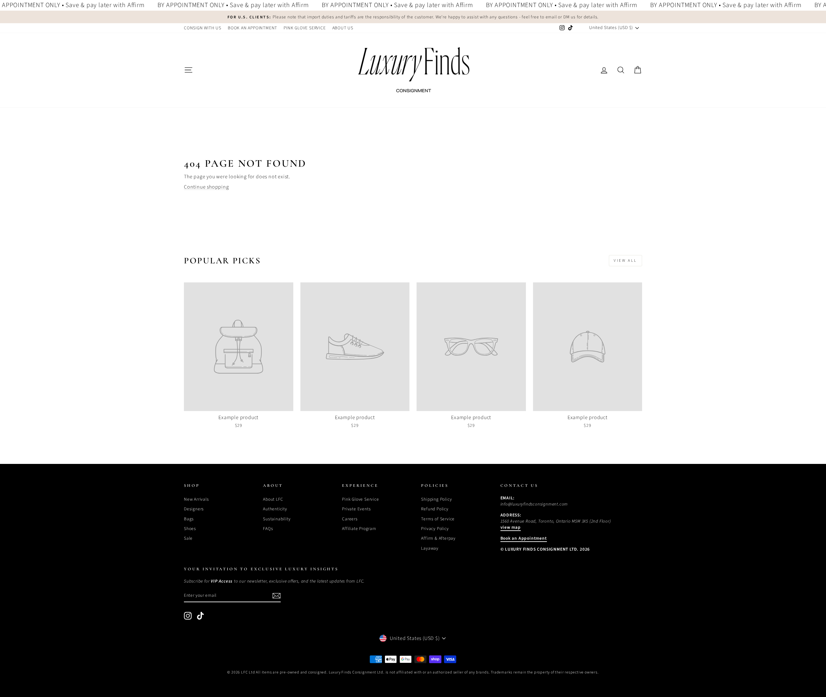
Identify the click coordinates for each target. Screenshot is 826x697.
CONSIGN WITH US (202, 28)
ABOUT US (342, 28)
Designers (194, 509)
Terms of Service (438, 519)
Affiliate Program (359, 528)
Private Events (356, 509)
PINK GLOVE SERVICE (305, 28)
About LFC (273, 499)
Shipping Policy (436, 499)
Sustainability (276, 519)
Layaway (429, 548)
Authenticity (275, 509)
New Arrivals (196, 499)
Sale (188, 538)
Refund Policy (434, 509)
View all (625, 260)
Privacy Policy (434, 528)
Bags (189, 519)
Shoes (190, 528)
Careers (350, 519)
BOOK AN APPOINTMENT (252, 28)
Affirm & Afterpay (438, 538)
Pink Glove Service (360, 499)
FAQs (268, 528)
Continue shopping (206, 187)
